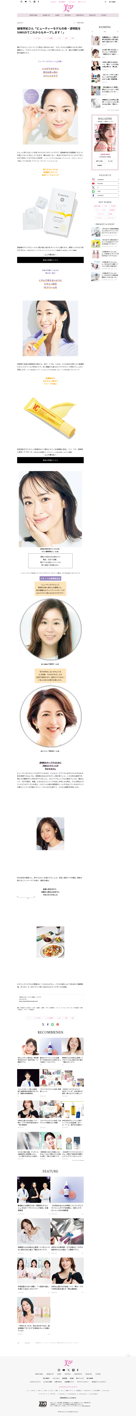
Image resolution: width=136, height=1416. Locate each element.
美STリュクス (82, 2)
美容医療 (64, 1378)
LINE (98, 191)
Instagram (100, 179)
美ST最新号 (62, 2)
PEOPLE (68, 15)
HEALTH (92, 15)
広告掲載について (69, 1382)
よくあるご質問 (47, 1382)
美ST (57, 1390)
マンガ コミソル (43, 1394)
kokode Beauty (72, 1394)
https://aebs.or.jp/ (86, 1405)
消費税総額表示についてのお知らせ (68, 1397)
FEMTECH (80, 15)
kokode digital (93, 1394)
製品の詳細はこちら (50, 260)
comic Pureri (105, 1390)
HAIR (57, 15)
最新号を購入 (99, 161)
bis (62, 1390)
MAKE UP (46, 15)
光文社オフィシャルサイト (99, 1382)
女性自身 (78, 1390)
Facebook (100, 195)
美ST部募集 (112, 2)
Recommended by (76, 1160)
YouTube (100, 183)
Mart (51, 1390)
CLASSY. (33, 1390)
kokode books (83, 1394)
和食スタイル (69, 1390)
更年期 (71, 1378)
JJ (27, 1390)
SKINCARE (33, 15)
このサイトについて (35, 1382)
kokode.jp (62, 1394)
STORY (45, 1390)
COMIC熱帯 (96, 1390)
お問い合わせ (58, 1382)
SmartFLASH (87, 1390)
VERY (39, 1390)
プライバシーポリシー (83, 1382)
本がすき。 (53, 1394)
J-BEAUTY (53, 2)
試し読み (110, 161)
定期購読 (99, 165)
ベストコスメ (71, 2)
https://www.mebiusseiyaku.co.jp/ (28, 1001)
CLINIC (103, 15)
